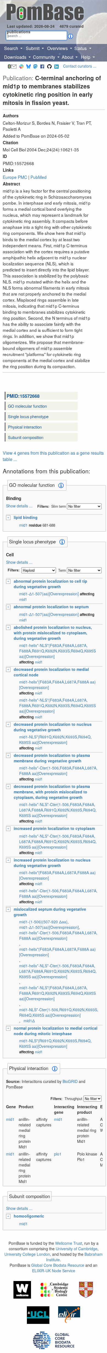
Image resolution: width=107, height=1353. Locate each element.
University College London (27, 1254)
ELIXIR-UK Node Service (53, 1270)
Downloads (15, 57)
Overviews (58, 48)
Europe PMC (15, 177)
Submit (33, 48)
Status (81, 48)
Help (86, 57)
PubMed (38, 177)
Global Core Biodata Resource (57, 1265)
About (68, 57)
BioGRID (70, 1081)
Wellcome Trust (68, 1243)
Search (11, 48)
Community (44, 57)
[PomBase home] (45, 11)
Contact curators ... (79, 66)
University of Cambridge (76, 1248)
